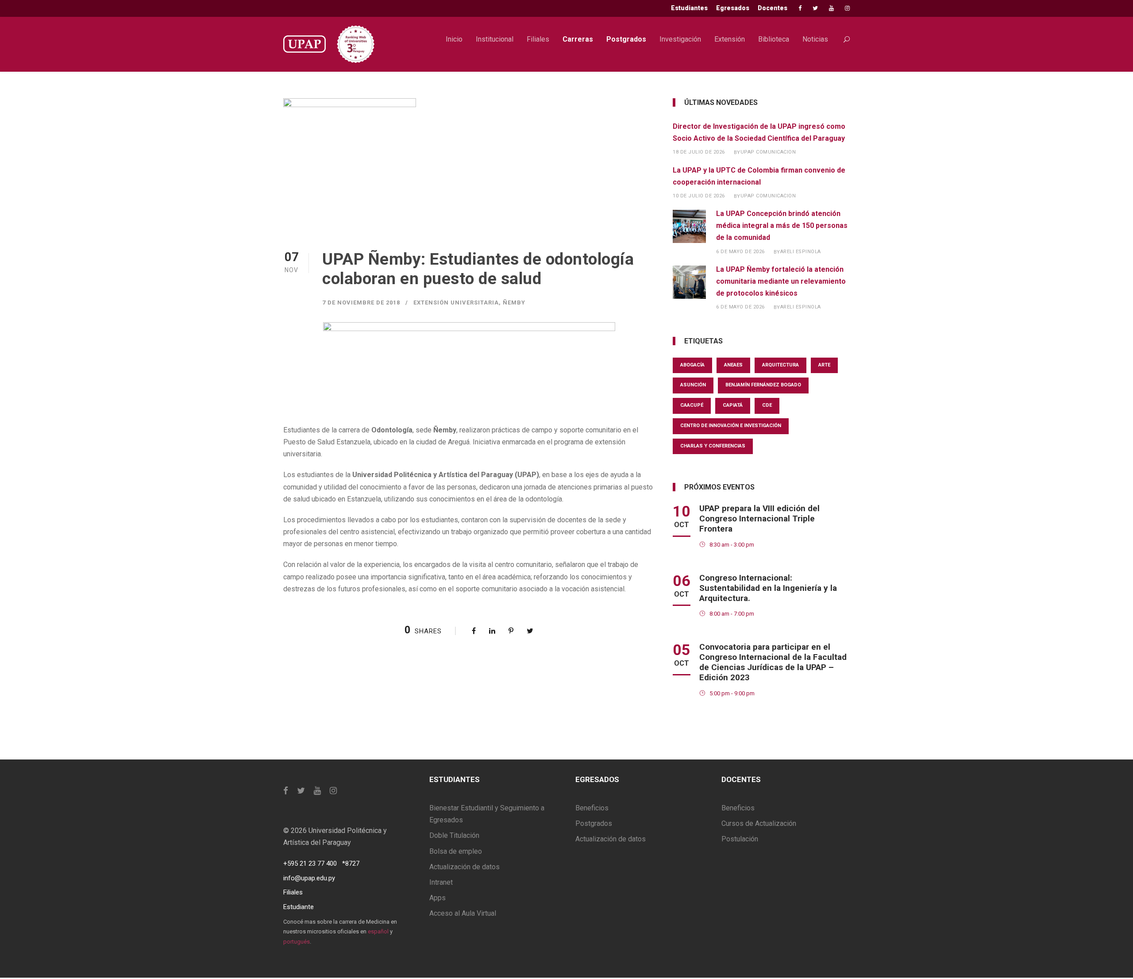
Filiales (538, 39)
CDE (767, 405)
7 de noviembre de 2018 (361, 302)
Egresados (732, 8)
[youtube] (831, 8)
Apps (437, 898)
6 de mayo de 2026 (740, 251)
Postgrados (626, 39)
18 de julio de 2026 (699, 152)
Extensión (729, 39)
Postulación (739, 839)
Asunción (693, 385)
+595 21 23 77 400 (310, 863)
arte (824, 365)
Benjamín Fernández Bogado (763, 385)
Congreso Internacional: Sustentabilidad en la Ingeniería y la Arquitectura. (768, 588)
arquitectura (780, 365)
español (378, 931)
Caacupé (691, 405)
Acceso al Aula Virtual (462, 913)
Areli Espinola (800, 251)
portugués (296, 941)
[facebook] (800, 8)
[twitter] (815, 8)
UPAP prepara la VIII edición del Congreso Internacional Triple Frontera (759, 518)
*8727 (350, 863)
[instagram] (847, 8)
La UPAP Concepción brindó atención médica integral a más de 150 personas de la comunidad (782, 225)
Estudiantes (689, 8)
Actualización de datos (464, 867)
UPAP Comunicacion (768, 152)
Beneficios (592, 808)
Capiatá (733, 405)
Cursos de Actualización (758, 823)
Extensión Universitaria (456, 302)
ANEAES (733, 365)
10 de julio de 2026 (699, 196)
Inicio (454, 39)
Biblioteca (773, 39)
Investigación (680, 39)
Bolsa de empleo (455, 851)
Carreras (578, 39)
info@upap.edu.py (309, 878)
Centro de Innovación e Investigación (730, 425)
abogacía (692, 365)
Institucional (494, 39)
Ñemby (514, 302)
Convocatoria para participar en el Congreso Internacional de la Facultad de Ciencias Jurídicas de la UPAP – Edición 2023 (773, 662)
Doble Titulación (454, 835)
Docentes (772, 8)
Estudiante (298, 907)
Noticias (815, 39)
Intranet (441, 882)
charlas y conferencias (712, 446)
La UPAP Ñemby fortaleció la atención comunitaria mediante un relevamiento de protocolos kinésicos (781, 281)
